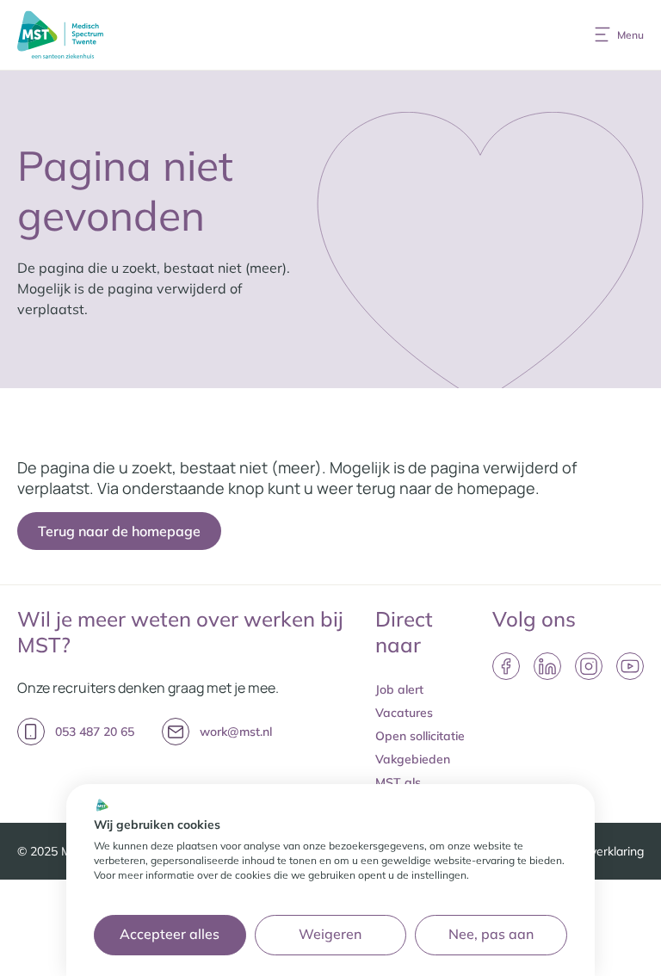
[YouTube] (630, 666)
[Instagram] (588, 666)
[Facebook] (506, 666)
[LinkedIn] (547, 666)
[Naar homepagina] (60, 34)
